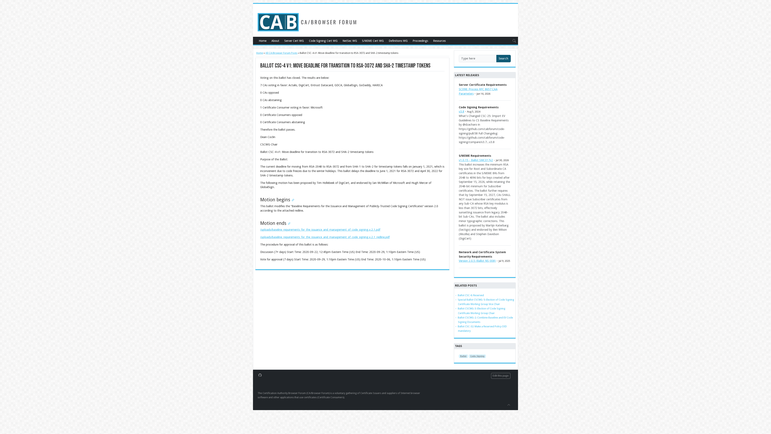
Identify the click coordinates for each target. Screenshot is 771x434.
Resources (439, 40)
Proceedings (420, 40)
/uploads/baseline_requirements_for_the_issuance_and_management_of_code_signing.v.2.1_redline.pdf (325, 237)
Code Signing (477, 356)
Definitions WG (398, 40)
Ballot (463, 356)
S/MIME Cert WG (373, 40)
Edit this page (501, 375)
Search (503, 58)
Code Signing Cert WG (323, 40)
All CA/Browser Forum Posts (281, 52)
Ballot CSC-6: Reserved (471, 295)
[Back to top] (508, 404)
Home (262, 40)
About (275, 40)
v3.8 (461, 111)
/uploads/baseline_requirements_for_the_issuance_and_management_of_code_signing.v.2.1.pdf (320, 229)
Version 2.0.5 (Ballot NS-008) (477, 260)
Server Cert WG (294, 40)
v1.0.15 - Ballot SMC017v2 (476, 160)
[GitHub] (260, 375)
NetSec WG (350, 40)
